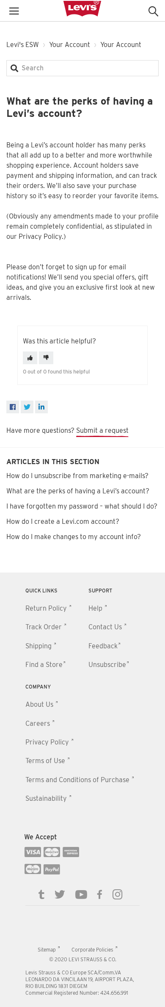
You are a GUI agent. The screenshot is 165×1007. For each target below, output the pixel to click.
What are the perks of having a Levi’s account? (77, 491)
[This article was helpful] (30, 357)
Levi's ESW (22, 45)
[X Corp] (27, 407)
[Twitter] (60, 894)
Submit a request (102, 430)
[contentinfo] (82, 790)
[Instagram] (118, 894)
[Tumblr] (41, 894)
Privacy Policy (40, 236)
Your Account (69, 45)
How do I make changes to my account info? (73, 537)
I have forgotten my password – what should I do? (81, 506)
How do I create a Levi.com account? (62, 521)
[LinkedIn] (41, 407)
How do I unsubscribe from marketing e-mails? (77, 476)
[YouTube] (81, 894)
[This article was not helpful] (46, 357)
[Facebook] (12, 407)
